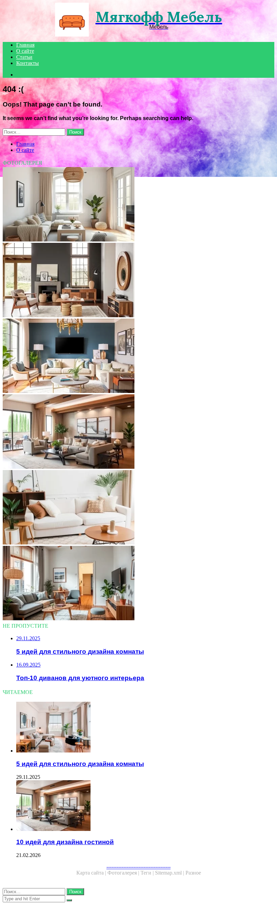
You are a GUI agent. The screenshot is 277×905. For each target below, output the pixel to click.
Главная (25, 45)
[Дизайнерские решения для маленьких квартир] (138, 584)
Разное (193, 873)
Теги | (148, 873)
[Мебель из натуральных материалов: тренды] (138, 281)
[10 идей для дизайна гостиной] (138, 432)
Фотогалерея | (124, 873)
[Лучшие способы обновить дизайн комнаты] (138, 356)
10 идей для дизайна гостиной (65, 841)
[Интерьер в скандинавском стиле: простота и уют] (138, 205)
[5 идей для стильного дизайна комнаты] (145, 728)
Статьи (24, 57)
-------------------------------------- (138, 866)
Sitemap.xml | (170, 873)
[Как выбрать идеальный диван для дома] (138, 508)
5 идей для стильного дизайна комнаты (80, 763)
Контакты (27, 63)
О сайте (25, 51)
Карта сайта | (91, 873)
